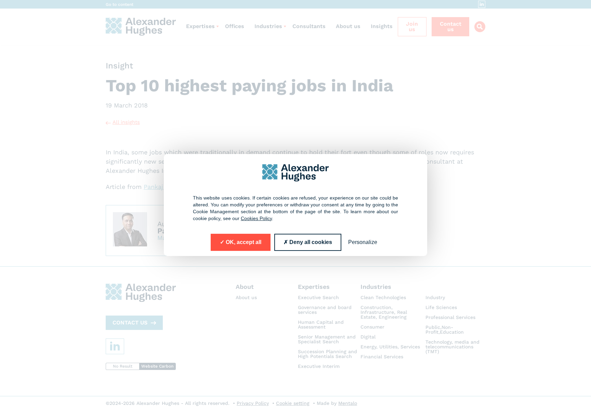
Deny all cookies (310, 242)
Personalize (362, 242)
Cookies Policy (256, 218)
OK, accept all (242, 242)
